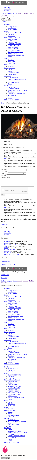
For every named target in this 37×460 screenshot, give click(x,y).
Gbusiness (25, 13)
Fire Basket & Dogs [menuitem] (13, 82)
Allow (7, 458)
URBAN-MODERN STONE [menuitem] (16, 93)
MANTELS (7, 252)
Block (2, 458)
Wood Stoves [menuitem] (11, 63)
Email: (2, 173)
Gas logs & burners (9, 249)
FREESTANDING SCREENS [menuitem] (17, 79)
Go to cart (3, 21)
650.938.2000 (5, 275)
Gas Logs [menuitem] (10, 69)
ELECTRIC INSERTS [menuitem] (14, 32)
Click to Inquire (5, 224)
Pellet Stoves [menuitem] (11, 61)
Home (2, 103)
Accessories (7, 251)
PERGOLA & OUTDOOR (12, 244)
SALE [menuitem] (6, 64)
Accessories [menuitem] (7, 76)
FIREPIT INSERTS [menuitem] (13, 48)
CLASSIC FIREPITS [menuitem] (14, 45)
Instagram (9, 13)
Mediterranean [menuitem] (12, 95)
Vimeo (2, 15)
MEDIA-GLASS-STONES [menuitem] (16, 55)
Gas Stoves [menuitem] (11, 60)
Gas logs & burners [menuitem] (9, 68)
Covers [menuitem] (10, 84)
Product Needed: (5, 177)
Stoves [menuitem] (6, 58)
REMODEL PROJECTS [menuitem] (11, 100)
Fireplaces (7, 241)
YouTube (31, 13)
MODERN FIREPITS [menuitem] (14, 44)
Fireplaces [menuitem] (7, 24)
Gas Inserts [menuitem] (11, 34)
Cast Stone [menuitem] (11, 92)
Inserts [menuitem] (6, 31)
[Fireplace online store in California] (14, 4)
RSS (6, 15)
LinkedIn (19, 13)
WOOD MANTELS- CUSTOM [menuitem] (17, 90)
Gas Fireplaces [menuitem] (12, 28)
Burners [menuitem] (10, 71)
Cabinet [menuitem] (10, 40)
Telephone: (4, 175)
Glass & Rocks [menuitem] (12, 74)
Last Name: (4, 171)
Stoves (6, 246)
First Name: (4, 169)
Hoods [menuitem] (10, 97)
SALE (6, 248)
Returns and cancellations (8, 264)
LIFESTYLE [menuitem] (12, 87)
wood (6, 158)
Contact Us (4, 278)
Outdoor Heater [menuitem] (12, 42)
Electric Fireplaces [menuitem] (13, 26)
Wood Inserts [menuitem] (11, 36)
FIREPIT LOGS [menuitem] (12, 53)
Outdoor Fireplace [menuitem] (13, 47)
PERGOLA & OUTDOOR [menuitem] (12, 37)
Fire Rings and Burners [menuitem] (14, 50)
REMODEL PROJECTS (11, 254)
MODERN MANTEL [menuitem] (14, 89)
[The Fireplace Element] (14, 270)
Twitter (15, 13)
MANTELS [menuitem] (7, 85)
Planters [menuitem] (10, 56)
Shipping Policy (5, 261)
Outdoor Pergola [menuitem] (12, 39)
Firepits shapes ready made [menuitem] (15, 52)
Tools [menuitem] (9, 80)
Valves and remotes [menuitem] (13, 72)
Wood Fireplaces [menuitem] (12, 29)
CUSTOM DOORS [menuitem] (13, 77)
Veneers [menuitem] (10, 98)
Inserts (6, 243)
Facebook (3, 13)
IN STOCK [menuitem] (11, 66)
